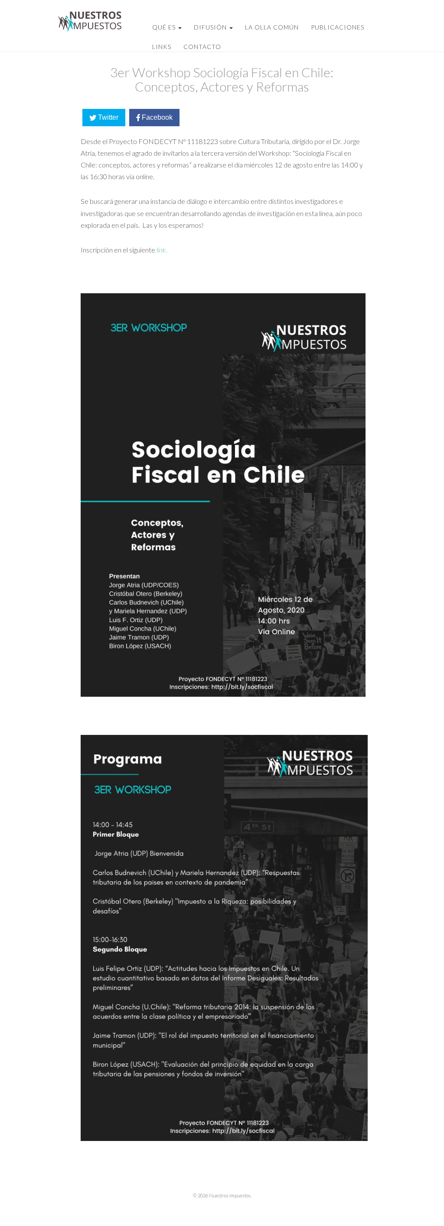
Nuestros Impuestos (89, 24)
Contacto (202, 46)
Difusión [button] (211, 27)
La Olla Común (272, 27)
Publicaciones (337, 27)
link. (162, 250)
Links (161, 46)
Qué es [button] (164, 27)
